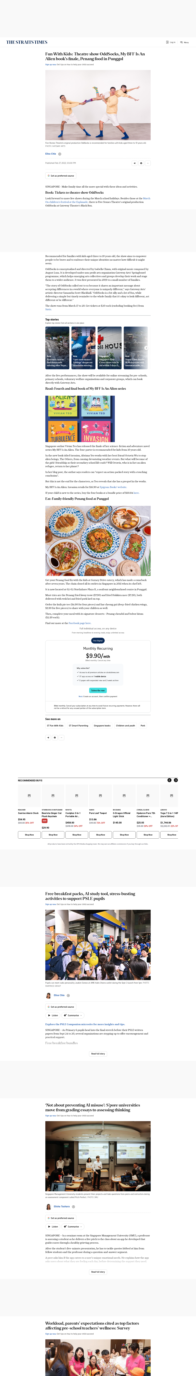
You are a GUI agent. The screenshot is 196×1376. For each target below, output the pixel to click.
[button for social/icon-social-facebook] (141, 163)
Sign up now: (50, 64)
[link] (26, 42)
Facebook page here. (79, 623)
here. (136, 492)
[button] (170, 42)
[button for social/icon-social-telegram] (134, 163)
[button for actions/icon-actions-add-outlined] (59, 154)
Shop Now (29, 835)
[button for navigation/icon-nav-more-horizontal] (148, 163)
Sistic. (48, 309)
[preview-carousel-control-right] (146, 348)
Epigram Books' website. (113, 487)
